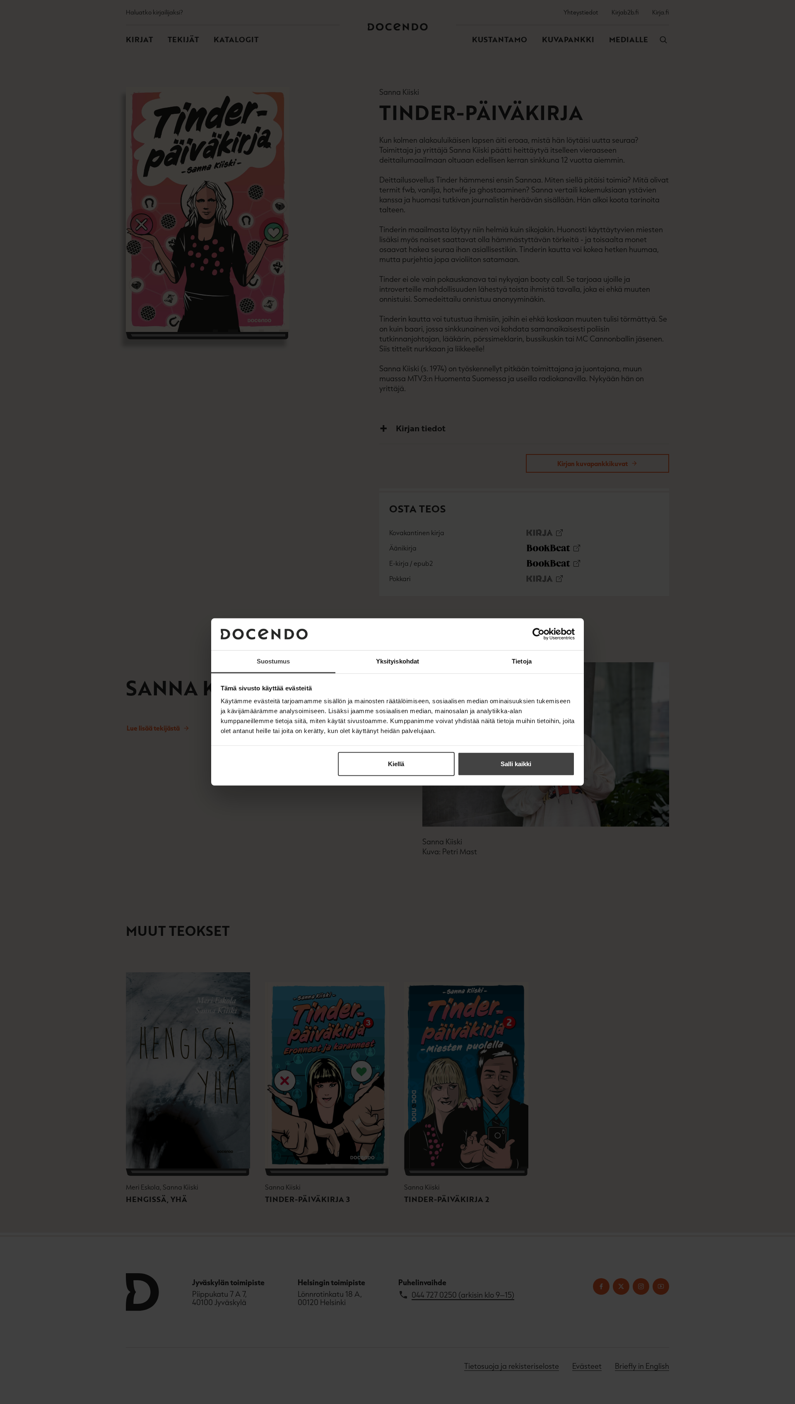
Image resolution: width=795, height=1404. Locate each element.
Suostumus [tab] (273, 661)
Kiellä (396, 763)
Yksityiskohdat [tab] (397, 661)
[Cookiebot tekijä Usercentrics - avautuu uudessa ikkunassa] (538, 634)
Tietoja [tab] (522, 661)
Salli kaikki (516, 763)
